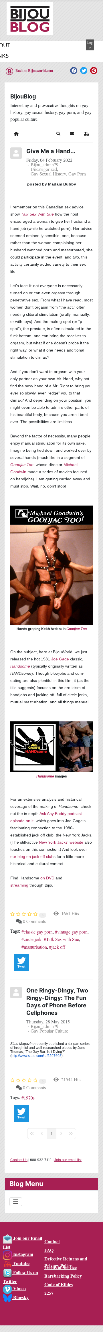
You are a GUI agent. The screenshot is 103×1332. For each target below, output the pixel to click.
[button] (58, 133)
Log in (90, 45)
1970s (29, 1098)
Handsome (20, 666)
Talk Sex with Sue (62, 939)
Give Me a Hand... (51, 151)
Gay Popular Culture (49, 1031)
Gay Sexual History (48, 173)
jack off (58, 947)
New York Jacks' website (61, 842)
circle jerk (32, 939)
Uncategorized (44, 169)
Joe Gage (60, 659)
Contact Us (18, 1160)
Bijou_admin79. (45, 164)
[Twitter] (83, 70)
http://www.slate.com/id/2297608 (36, 1056)
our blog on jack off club (32, 856)
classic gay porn (38, 932)
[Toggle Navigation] (15, 1201)
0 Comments (34, 921)
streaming (19, 885)
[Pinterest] (93, 70)
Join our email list (68, 1160)
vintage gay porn (72, 932)
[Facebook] (73, 70)
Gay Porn (77, 173)
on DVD (47, 878)
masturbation (35, 947)
